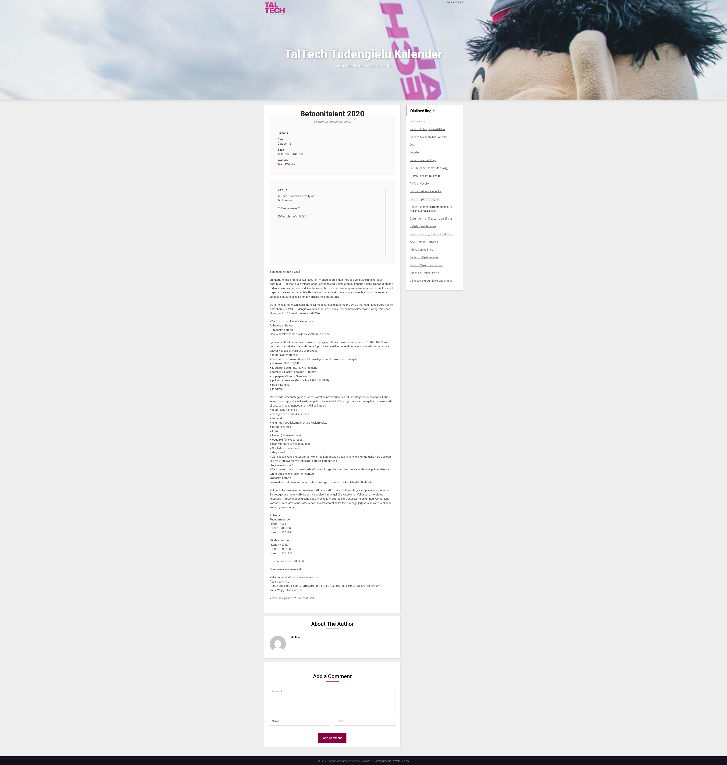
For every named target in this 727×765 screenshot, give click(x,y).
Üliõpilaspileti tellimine (423, 226)
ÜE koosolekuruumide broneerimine (431, 280)
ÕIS (412, 144)
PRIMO (414, 175)
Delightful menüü (420, 218)
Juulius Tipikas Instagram (425, 199)
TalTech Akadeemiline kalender (428, 137)
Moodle (414, 152)
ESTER (414, 168)
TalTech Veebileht (420, 183)
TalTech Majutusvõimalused (426, 265)
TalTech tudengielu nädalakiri (427, 129)
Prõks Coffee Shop (421, 249)
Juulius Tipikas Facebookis (426, 191)
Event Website (286, 164)
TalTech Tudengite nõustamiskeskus (432, 234)
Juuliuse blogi (418, 121)
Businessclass (382, 760)
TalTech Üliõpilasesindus (424, 257)
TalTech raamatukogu (423, 160)
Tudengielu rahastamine (424, 272)
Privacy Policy (401, 760)
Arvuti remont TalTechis (424, 241)
